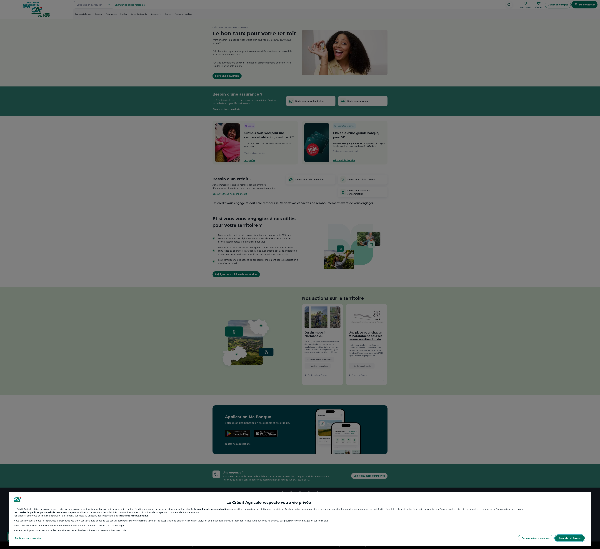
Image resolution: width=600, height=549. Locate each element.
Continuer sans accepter (28, 537)
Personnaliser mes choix (536, 538)
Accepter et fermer (570, 538)
